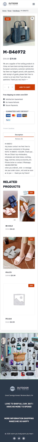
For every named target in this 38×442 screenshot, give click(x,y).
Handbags (11, 128)
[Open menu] (34, 4)
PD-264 (9, 319)
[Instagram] (23, 438)
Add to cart (24, 87)
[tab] (19, 135)
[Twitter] (19, 438)
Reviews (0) (19, 139)
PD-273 (8, 272)
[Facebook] (14, 438)
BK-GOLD (9, 226)
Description (19, 135)
